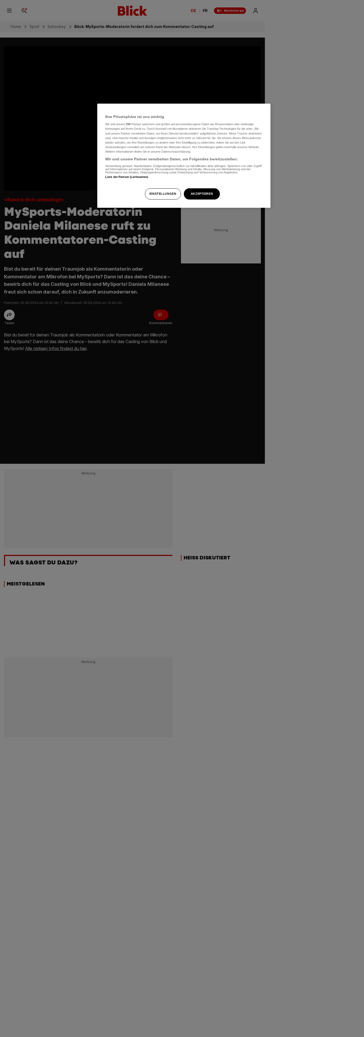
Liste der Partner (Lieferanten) (126, 177)
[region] (183, 156)
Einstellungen (162, 193)
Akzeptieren (202, 193)
